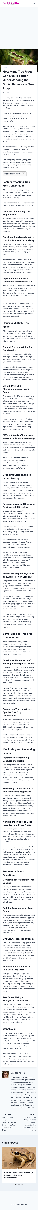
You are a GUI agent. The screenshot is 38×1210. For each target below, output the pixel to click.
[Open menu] (34, 3)
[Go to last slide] (5, 1164)
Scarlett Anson (9, 93)
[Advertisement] (19, 27)
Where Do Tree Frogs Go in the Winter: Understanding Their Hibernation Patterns (29, 1122)
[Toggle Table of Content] (23, 173)
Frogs (5, 68)
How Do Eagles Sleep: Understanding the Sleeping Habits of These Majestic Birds (9, 1122)
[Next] (32, 1164)
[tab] (15, 1184)
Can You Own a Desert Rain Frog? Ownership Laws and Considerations (18, 1175)
